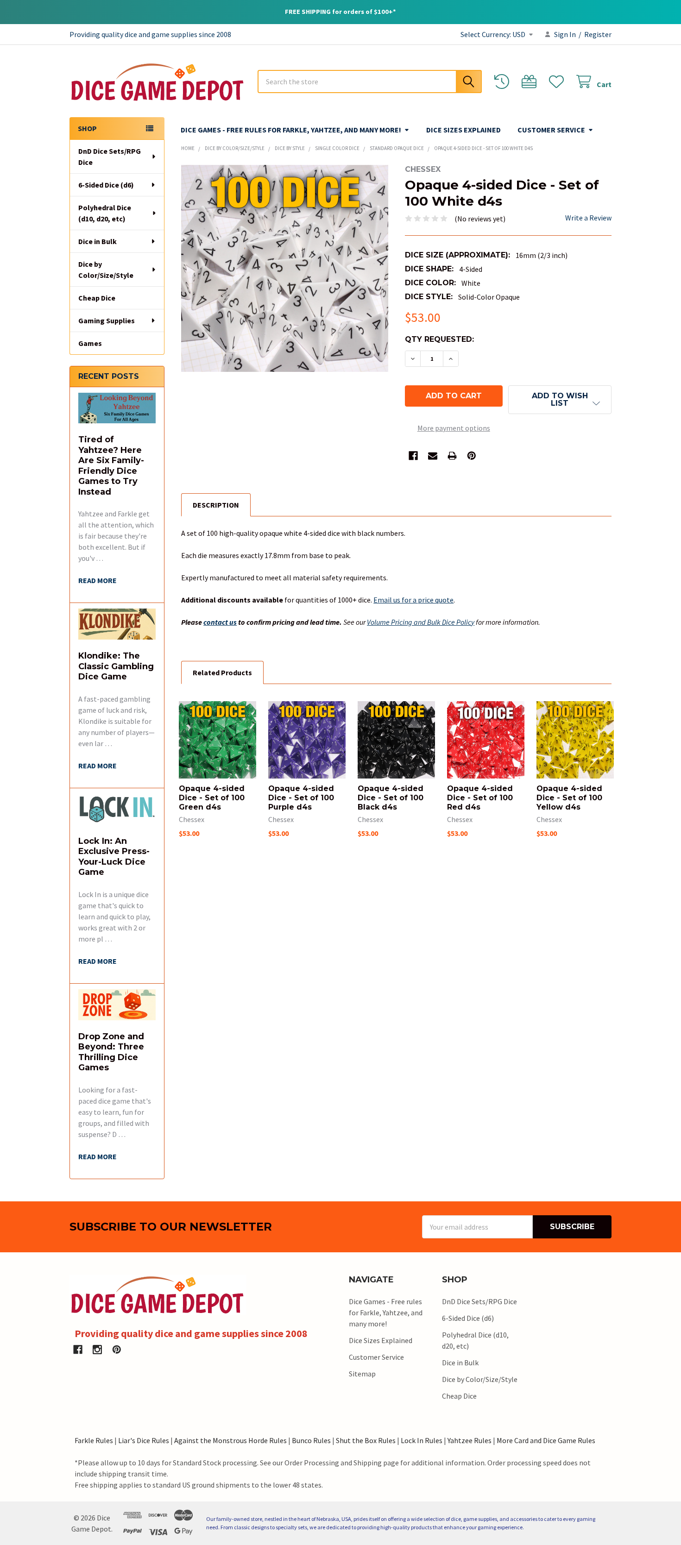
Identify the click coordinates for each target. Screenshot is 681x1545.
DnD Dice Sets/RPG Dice (109, 156)
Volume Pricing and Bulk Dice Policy (420, 622)
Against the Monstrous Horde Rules (230, 1440)
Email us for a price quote (413, 599)
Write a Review (588, 217)
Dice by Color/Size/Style (105, 269)
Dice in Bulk (97, 241)
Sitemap (362, 1373)
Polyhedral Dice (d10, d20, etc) (104, 213)
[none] (284, 268)
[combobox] (370, 81)
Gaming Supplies (106, 320)
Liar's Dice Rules (143, 1440)
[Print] (452, 455)
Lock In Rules (421, 1440)
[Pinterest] (471, 455)
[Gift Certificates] (531, 82)
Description (216, 504)
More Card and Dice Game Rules (546, 1440)
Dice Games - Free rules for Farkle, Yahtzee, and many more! (291, 129)
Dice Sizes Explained (463, 129)
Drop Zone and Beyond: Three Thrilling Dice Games (111, 1052)
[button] (560, 399)
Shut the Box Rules (366, 1440)
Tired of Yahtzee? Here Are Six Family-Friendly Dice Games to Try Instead (111, 465)
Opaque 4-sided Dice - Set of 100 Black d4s (390, 797)
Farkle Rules (94, 1440)
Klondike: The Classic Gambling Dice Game (116, 666)
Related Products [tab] (222, 672)
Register (598, 34)
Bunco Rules (311, 1440)
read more (97, 580)
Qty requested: (439, 339)
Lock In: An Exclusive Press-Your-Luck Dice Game (114, 857)
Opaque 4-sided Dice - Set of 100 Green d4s (212, 797)
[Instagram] (97, 1349)
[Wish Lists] (558, 82)
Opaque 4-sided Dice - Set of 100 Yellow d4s (569, 797)
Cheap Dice (96, 297)
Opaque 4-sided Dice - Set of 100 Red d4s (480, 797)
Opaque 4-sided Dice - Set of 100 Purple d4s (301, 797)
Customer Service (551, 129)
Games (90, 343)
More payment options (453, 428)
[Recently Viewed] (504, 82)
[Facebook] (413, 455)
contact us (220, 622)
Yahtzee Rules (470, 1440)
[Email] (432, 455)
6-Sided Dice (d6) (106, 184)
